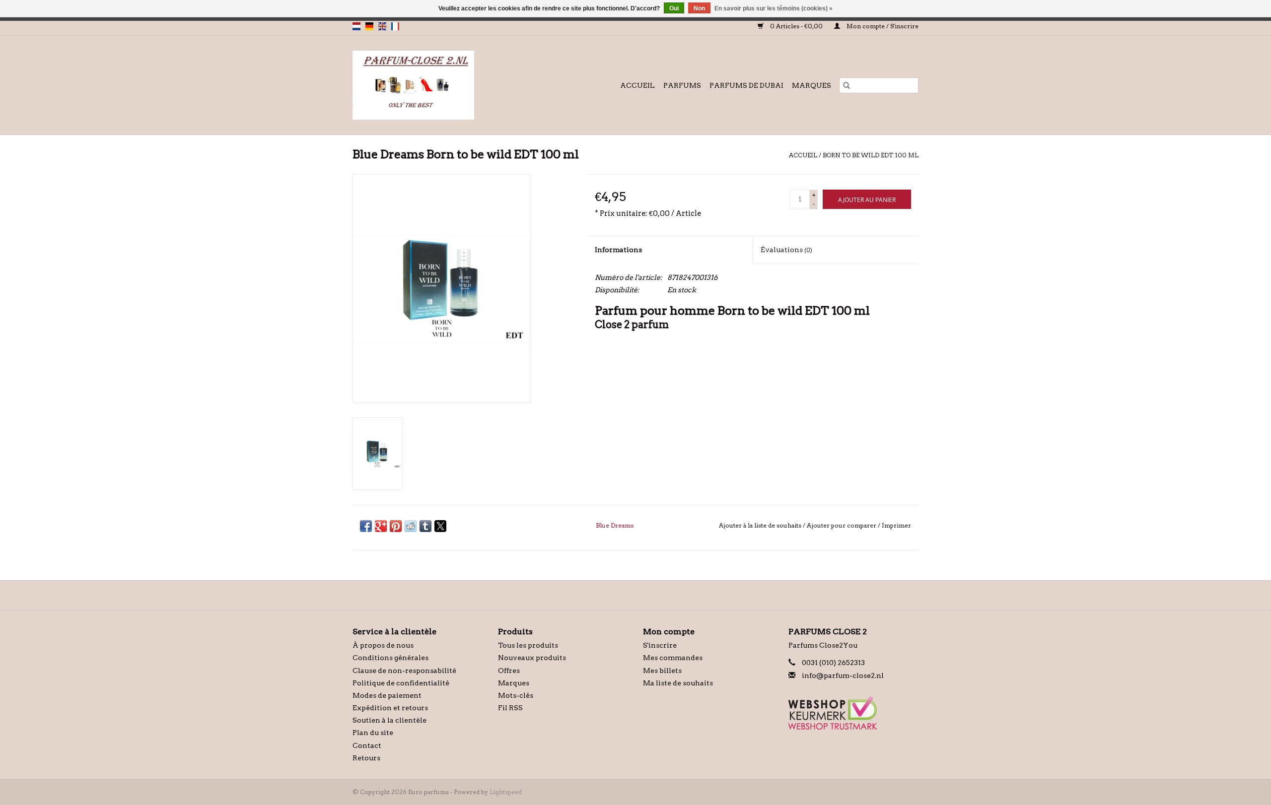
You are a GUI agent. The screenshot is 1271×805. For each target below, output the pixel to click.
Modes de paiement (387, 695)
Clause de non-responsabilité (404, 670)
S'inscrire (660, 645)
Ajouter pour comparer (842, 525)
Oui (674, 8)
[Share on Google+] (381, 526)
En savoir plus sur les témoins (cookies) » (773, 8)
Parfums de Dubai (746, 85)
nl (356, 26)
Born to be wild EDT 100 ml (870, 155)
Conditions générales (390, 658)
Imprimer (896, 525)
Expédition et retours (390, 708)
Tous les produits (528, 645)
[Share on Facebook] (366, 526)
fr (395, 26)
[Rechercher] (846, 85)
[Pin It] (396, 526)
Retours (366, 758)
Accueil (637, 85)
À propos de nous (383, 645)
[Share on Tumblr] (425, 526)
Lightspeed (506, 792)
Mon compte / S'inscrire (881, 26)
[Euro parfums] (434, 85)
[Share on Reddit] (411, 526)
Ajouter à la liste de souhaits (761, 525)
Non (699, 8)
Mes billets (662, 670)
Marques (811, 85)
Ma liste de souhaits (678, 683)
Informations (618, 250)
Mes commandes (673, 658)
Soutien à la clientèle (389, 720)
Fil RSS (510, 708)
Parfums (682, 85)
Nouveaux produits (532, 658)
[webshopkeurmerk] (853, 713)
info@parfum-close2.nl (843, 675)
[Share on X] (440, 526)
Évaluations (786, 250)
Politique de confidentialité (401, 683)
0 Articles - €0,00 (796, 26)
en (382, 26)
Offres (509, 670)
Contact (367, 745)
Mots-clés (515, 695)
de (369, 26)
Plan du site (373, 733)
